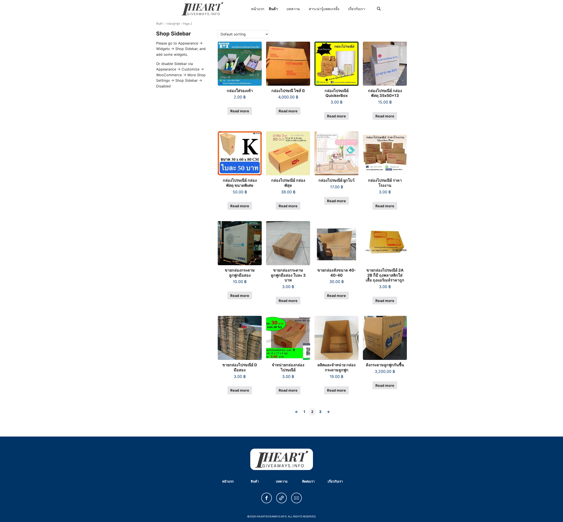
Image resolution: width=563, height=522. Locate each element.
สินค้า (273, 9)
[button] (266, 498)
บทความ (293, 9)
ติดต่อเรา (308, 481)
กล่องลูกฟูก (173, 23)
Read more (239, 111)
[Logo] (202, 8)
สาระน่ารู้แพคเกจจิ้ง (324, 9)
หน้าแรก (257, 9)
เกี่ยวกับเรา (356, 9)
